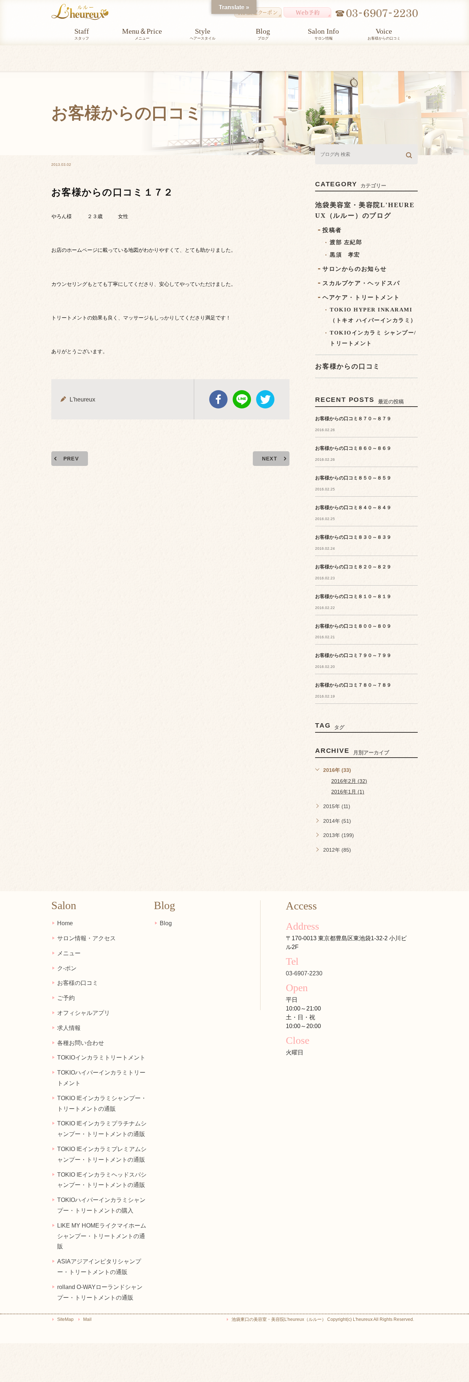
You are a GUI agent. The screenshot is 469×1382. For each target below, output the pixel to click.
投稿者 (332, 230)
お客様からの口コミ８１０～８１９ (353, 596)
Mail (87, 1319)
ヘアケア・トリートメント (361, 297)
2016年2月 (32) (349, 781)
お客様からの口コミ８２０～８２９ (353, 566)
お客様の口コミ (77, 983)
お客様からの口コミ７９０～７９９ (353, 655)
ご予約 (66, 998)
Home (65, 923)
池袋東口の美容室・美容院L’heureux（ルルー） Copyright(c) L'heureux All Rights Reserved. (323, 1319)
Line (242, 399)
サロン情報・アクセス (86, 938)
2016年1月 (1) (347, 792)
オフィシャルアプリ (83, 1013)
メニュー (69, 953)
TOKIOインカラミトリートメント (101, 1057)
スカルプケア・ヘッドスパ (361, 283)
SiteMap (65, 1319)
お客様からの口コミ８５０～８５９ (353, 478)
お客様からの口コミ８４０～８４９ (353, 507)
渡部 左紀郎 (346, 242)
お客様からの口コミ (347, 366)
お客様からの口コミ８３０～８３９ (353, 537)
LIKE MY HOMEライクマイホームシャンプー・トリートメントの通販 (101, 1236)
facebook (218, 399)
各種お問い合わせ (80, 1043)
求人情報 (69, 1028)
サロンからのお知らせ (354, 269)
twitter (265, 399)
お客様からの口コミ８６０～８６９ (353, 448)
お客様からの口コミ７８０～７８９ (353, 685)
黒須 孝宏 (345, 255)
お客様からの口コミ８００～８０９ (353, 626)
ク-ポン (67, 968)
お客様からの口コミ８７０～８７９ (353, 418)
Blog (166, 923)
